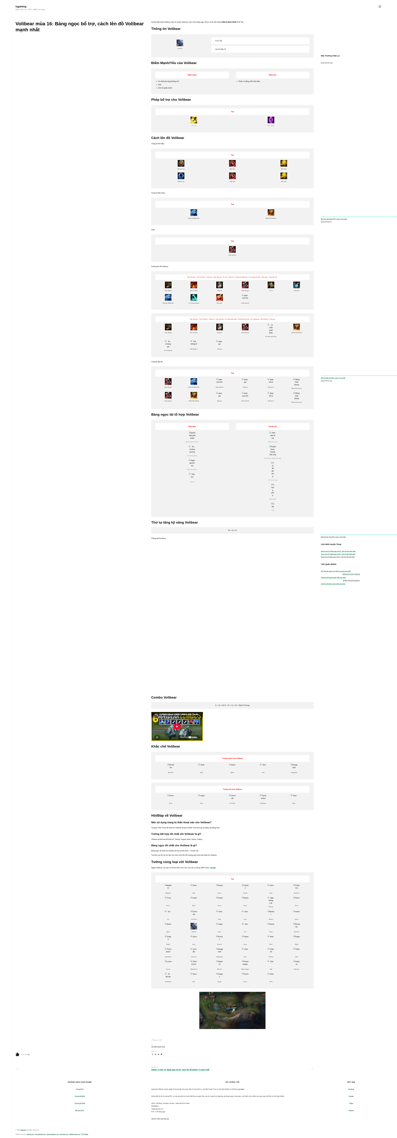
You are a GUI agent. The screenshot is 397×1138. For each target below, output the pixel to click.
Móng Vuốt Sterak (297, 388)
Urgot (201, 803)
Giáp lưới (296, 290)
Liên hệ (153, 1119)
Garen (296, 919)
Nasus (245, 905)
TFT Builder (84, 1134)
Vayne (245, 944)
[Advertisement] (78, 51)
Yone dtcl (193, 957)
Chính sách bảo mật (163, 1119)
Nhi (29, 1054)
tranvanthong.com (40, 1134)
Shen (194, 893)
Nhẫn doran (181, 181)
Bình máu (232, 169)
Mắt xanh (283, 169)
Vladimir (270, 957)
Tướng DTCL (80, 1089)
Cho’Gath (232, 803)
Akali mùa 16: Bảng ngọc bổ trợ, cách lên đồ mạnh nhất (338, 557)
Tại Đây (213, 868)
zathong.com (30, 1134)
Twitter (351, 1103)
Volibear (180, 48)
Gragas (220, 982)
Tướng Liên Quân (79, 1103)
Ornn (271, 893)
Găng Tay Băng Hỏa (194, 218)
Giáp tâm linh (245, 303)
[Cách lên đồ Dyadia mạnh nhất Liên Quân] (351, 574)
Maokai (271, 919)
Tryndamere (263, 803)
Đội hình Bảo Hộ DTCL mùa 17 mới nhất (333, 378)
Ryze (194, 982)
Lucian (168, 969)
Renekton (170, 772)
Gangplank (294, 772)
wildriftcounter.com (74, 1134)
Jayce (194, 944)
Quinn (232, 772)
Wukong (271, 907)
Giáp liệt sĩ (271, 387)
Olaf (271, 969)
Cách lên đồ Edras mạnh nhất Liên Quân (333, 584)
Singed (168, 944)
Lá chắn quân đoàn (270, 336)
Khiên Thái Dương (271, 218)
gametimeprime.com (53, 1134)
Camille (245, 893)
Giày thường (168, 290)
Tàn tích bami (194, 290)
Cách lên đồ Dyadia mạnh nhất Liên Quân (333, 577)
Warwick (219, 969)
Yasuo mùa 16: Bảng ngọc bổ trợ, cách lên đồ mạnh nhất (338, 554)
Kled (219, 919)
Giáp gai (219, 349)
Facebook (351, 1089)
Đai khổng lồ (194, 349)
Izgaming (23, 1130)
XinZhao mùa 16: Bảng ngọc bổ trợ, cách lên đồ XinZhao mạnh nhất (116, 1070)
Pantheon (296, 893)
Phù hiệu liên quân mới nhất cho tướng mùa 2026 (336, 571)
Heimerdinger (245, 969)
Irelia (271, 982)
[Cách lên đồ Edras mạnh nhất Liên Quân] (351, 580)
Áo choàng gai (168, 350)
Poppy (296, 944)
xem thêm (241, 1089)
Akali (201, 772)
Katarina (296, 969)
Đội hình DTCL (79, 1110)
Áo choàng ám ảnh (194, 303)
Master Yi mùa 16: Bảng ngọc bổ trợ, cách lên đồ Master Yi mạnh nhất (180, 1070)
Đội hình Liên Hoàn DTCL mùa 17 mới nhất (334, 219)
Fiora (168, 905)
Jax (168, 919)
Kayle (194, 905)
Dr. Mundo (168, 982)
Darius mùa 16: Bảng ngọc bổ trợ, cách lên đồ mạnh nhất (338, 551)
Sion (263, 772)
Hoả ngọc (219, 303)
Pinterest (351, 1110)
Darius (219, 893)
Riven (170, 803)
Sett (245, 932)
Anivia (245, 982)
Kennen (219, 944)
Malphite (168, 893)
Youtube (351, 1096)
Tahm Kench (193, 969)
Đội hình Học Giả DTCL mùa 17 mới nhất (333, 537)
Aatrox (219, 905)
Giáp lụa (219, 290)
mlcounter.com (64, 1134)
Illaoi (294, 803)
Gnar (245, 957)
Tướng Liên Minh (80, 1096)
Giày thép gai (232, 255)
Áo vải (271, 290)
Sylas (296, 957)
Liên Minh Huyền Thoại (158, 1047)
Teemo (271, 932)
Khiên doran (181, 169)
